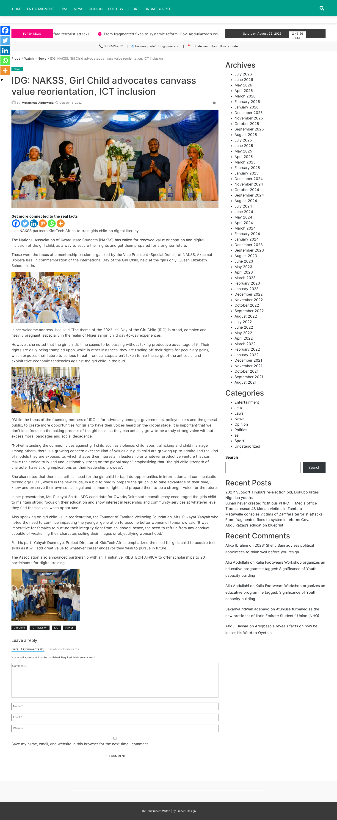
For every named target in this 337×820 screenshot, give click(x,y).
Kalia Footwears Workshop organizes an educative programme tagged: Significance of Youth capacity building (275, 569)
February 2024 (247, 233)
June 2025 (244, 145)
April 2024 (244, 222)
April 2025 (244, 156)
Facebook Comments (63, 649)
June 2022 (244, 327)
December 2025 (249, 112)
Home (17, 9)
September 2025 (249, 129)
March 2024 (245, 228)
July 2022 (243, 321)
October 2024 (247, 189)
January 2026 (247, 107)
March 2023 (245, 277)
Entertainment (40, 9)
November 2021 (248, 365)
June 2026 (244, 79)
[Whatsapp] (52, 223)
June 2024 (244, 211)
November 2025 (249, 118)
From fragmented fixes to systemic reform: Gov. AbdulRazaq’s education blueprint (106, 34)
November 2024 (249, 184)
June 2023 (244, 261)
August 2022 (246, 316)
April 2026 (244, 90)
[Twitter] (25, 223)
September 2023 (249, 250)
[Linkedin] (34, 223)
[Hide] (2, 80)
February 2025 (247, 167)
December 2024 (249, 178)
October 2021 (246, 371)
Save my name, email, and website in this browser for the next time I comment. (80, 744)
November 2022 (249, 299)
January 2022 (247, 354)
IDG (56, 627)
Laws (63, 9)
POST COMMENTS (115, 756)
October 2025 (247, 123)
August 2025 (246, 134)
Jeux (239, 407)
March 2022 (245, 343)
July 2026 (243, 74)
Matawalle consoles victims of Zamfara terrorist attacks (274, 514)
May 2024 (243, 217)
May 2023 (243, 266)
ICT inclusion (39, 627)
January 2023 (247, 288)
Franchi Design (186, 811)
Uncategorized (158, 9)
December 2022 (249, 294)
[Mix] (43, 223)
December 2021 (248, 360)
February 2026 (247, 101)
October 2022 (247, 305)
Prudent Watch (22, 58)
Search (231, 457)
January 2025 (247, 173)
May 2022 (243, 332)
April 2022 (244, 338)
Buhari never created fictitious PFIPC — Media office (271, 503)
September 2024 (249, 195)
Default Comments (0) (27, 649)
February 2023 (247, 283)
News (78, 9)
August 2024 (246, 200)
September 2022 (249, 310)
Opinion (96, 9)
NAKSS (69, 627)
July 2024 (243, 206)
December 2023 (249, 244)
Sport (133, 9)
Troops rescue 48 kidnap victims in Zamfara (263, 508)
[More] (61, 223)
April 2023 (244, 272)
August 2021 (245, 382)
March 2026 (245, 96)
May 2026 (243, 85)
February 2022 (247, 349)
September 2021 (249, 376)
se (236, 435)
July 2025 (243, 140)
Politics (115, 9)
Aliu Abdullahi (237, 562)
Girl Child (19, 627)
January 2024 (247, 239)
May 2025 (243, 151)
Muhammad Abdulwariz (38, 102)
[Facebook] (16, 223)
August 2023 (246, 255)
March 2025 (245, 162)
